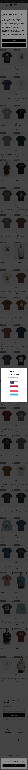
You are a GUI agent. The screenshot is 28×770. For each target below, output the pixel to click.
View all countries (14, 398)
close (24, 369)
